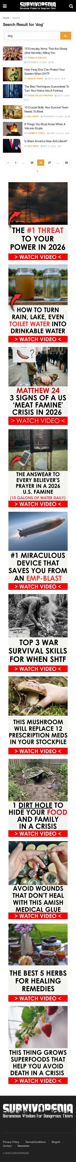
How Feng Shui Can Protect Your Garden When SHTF (44, 71)
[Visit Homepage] (38, 6)
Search (16, 17)
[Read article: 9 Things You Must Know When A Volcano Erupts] (12, 129)
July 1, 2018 (63, 95)
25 (32, 162)
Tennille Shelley (37, 57)
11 (27, 99)
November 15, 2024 (36, 62)
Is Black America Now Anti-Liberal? (45, 141)
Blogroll (56, 1142)
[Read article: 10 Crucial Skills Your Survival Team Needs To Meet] (12, 112)
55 (66, 162)
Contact (7, 1146)
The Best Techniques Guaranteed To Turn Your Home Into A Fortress (46, 88)
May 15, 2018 (49, 146)
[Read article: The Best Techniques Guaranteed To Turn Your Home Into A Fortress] (12, 91)
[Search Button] (71, 6)
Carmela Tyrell (36, 133)
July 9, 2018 (53, 78)
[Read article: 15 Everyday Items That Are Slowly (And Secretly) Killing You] (12, 53)
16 (68, 116)
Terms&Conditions (35, 1142)
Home (6, 17)
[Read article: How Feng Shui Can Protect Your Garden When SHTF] (12, 74)
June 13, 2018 (56, 133)
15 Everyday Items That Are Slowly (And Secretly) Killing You (45, 50)
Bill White (33, 116)
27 (49, 162)
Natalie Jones (35, 78)
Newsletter (23, 1146)
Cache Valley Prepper (40, 95)
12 (52, 62)
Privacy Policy (11, 1142)
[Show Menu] (5, 6)
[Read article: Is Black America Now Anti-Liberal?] (12, 146)
